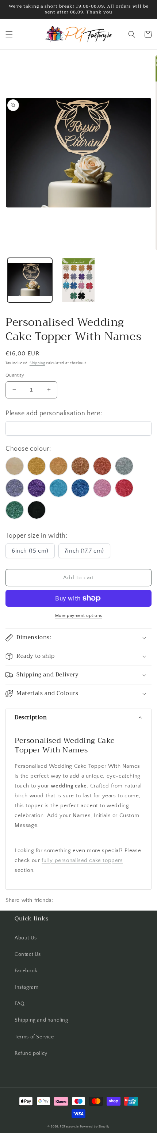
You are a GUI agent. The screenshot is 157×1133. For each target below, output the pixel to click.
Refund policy (31, 1053)
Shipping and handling (41, 1020)
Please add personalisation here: (53, 413)
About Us (26, 938)
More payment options (78, 615)
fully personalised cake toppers (82, 860)
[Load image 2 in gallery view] (78, 280)
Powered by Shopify (95, 1126)
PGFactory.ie (69, 1126)
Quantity (14, 375)
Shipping (37, 363)
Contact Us (28, 954)
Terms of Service (34, 1037)
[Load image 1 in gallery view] (29, 280)
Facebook (26, 971)
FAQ (20, 1004)
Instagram (26, 987)
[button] (9, 34)
